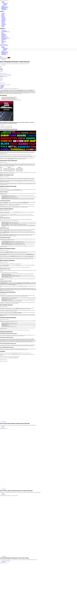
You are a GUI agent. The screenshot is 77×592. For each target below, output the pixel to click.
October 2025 (3, 20)
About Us (3, 2)
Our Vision (4, 5)
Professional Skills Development (6, 38)
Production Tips (4, 37)
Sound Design (3, 39)
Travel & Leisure (4, 41)
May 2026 (3, 15)
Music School (4, 9)
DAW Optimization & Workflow (6, 31)
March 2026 (3, 16)
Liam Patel (3, 426)
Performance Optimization (5, 36)
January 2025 (3, 23)
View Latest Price (2, 124)
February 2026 (3, 17)
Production (3, 8)
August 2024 (3, 25)
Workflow (3, 43)
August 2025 (3, 21)
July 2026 (3, 13)
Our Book (3, 1)
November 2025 (4, 19)
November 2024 (4, 24)
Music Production (4, 35)
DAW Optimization (4, 6)
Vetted (2, 42)
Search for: (1, 56)
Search (9, 57)
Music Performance (4, 34)
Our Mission (5, 4)
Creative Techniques (5, 7)
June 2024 (3, 26)
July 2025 (3, 22)
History (2, 33)
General (3, 32)
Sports (2, 40)
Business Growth (4, 30)
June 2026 (3, 14)
